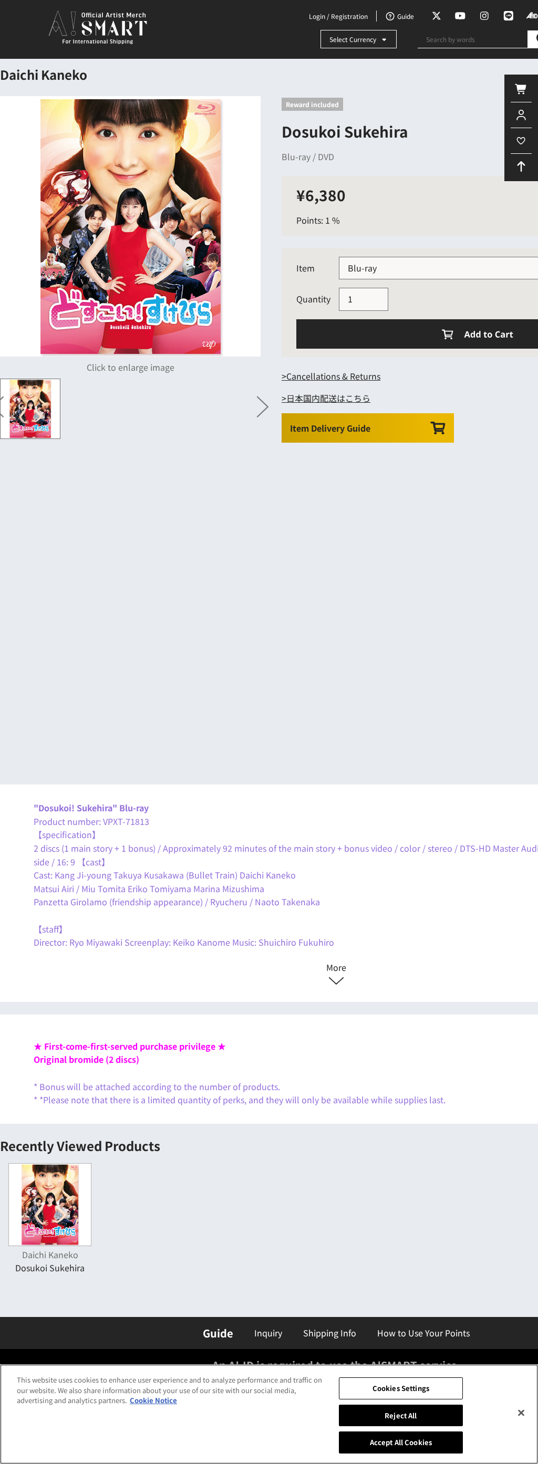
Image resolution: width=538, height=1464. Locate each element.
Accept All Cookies (401, 1442)
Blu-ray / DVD (308, 156)
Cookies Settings (401, 1388)
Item (305, 268)
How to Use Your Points (423, 1332)
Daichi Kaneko (43, 74)
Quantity (313, 298)
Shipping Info (329, 1332)
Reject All (401, 1415)
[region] (269, 1414)
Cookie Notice (153, 1400)
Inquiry (268, 1332)
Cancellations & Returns (333, 376)
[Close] (521, 1413)
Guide (218, 1333)
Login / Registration (338, 16)
